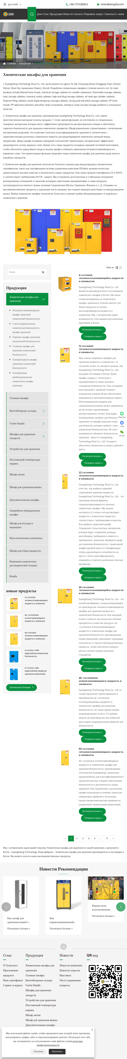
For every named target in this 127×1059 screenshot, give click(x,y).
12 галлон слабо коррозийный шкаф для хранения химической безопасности (35, 671)
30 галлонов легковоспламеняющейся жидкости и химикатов (101, 590)
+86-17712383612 (78, 4)
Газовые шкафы (19, 398)
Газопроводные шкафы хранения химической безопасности (24, 364)
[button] (6, 907)
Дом (39, 14)
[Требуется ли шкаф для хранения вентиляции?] (106, 888)
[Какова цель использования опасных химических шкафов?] (63, 888)
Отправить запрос (93, 14)
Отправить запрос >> (93, 336)
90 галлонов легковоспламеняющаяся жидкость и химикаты (36, 635)
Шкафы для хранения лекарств (22, 436)
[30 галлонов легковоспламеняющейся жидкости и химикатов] (65, 596)
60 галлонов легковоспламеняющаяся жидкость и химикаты (101, 752)
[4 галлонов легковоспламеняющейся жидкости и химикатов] (65, 284)
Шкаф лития (17, 475)
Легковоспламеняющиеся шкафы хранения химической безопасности (26, 314)
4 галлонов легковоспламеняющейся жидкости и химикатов (101, 278)
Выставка (65, 975)
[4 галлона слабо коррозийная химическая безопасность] (14, 656)
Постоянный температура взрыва (25, 462)
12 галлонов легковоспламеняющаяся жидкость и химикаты (36, 600)
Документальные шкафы (24, 500)
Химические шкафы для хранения (52, 63)
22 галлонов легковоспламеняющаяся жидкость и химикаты (101, 475)
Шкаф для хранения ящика (26, 487)
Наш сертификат (13, 980)
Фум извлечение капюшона (26, 538)
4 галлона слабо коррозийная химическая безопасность (36, 653)
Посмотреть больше (20, 687)
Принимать (57, 1051)
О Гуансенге (10, 965)
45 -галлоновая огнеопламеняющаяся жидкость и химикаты (35, 618)
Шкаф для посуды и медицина (21, 525)
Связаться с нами (114, 14)
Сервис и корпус (13, 985)
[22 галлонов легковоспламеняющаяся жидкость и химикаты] (65, 481)
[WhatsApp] (63, 947)
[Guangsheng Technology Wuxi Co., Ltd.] (8, 14)
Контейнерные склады (23, 411)
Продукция (56, 14)
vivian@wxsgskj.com (112, 4)
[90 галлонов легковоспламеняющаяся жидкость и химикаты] (14, 639)
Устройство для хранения (25, 449)
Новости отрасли (70, 970)
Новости (68, 14)
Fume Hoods (17, 424)
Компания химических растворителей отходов (23, 564)
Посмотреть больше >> (92, 330)
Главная (11, 63)
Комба (13, 576)
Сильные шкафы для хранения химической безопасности (24, 350)
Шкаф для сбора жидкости (25, 551)
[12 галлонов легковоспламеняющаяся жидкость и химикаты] (14, 604)
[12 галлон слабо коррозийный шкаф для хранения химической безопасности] (14, 674)
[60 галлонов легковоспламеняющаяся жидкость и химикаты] (65, 757)
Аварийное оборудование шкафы (25, 513)
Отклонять (38, 1051)
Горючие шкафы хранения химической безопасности (26, 339)
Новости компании (71, 965)
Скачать (78, 14)
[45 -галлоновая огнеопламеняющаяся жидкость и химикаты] (14, 621)
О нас (46, 14)
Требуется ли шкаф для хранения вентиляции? (105, 908)
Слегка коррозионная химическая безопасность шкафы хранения (25, 328)
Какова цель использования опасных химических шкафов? (62, 908)
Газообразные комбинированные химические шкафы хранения (22, 379)
